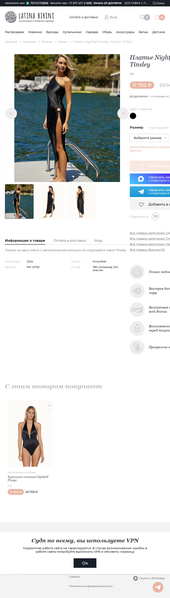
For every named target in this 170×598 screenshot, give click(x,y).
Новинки (35, 32)
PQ (132, 73)
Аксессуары (125, 32)
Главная (11, 42)
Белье (143, 32)
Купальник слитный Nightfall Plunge (28, 478)
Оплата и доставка (83, 17)
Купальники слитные (22, 472)
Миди (62, 42)
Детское (158, 32)
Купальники (72, 32)
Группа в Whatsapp (152, 578)
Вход (113, 17)
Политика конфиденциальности (91, 586)
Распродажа (14, 32)
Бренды (52, 32)
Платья (46, 42)
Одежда (92, 32)
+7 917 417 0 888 (80, 3)
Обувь (107, 32)
